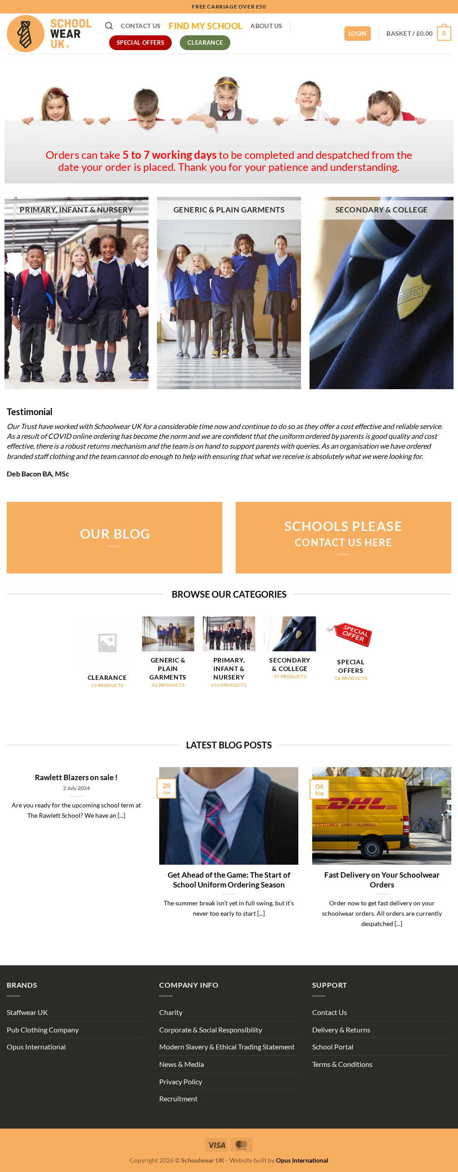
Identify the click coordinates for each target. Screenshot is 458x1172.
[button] (418, 33)
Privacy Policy (180, 1081)
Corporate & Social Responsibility (210, 1029)
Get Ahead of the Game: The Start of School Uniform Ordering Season (229, 880)
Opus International (36, 1046)
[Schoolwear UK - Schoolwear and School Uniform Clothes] (49, 34)
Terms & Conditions (342, 1064)
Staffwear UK (27, 1012)
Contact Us (141, 26)
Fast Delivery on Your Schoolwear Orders (381, 880)
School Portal (332, 1046)
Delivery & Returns (341, 1029)
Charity (170, 1012)
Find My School (205, 26)
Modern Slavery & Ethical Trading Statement (227, 1046)
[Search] (109, 26)
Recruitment (178, 1098)
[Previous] (81, 660)
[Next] (376, 660)
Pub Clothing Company (43, 1029)
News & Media (181, 1064)
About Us (266, 26)
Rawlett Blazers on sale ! (76, 777)
